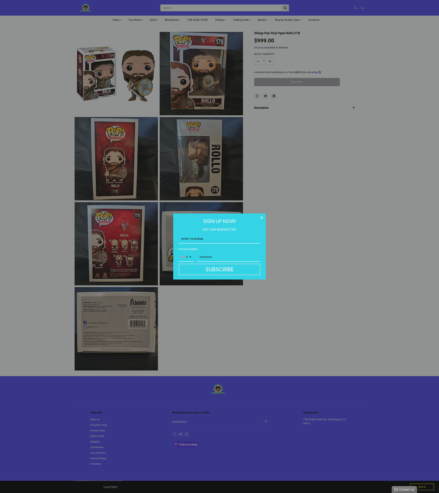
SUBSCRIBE (219, 269)
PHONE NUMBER (188, 249)
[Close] (262, 217)
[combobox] (186, 257)
